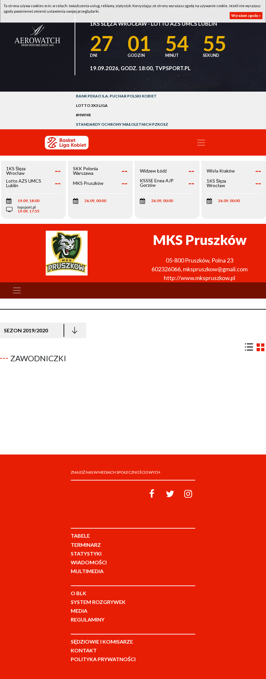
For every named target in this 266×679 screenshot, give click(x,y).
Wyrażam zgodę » (246, 15)
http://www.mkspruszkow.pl (199, 277)
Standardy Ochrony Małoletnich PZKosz (122, 124)
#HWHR (83, 114)
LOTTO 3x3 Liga (92, 105)
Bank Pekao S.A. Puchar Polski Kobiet (116, 96)
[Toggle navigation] (201, 142)
